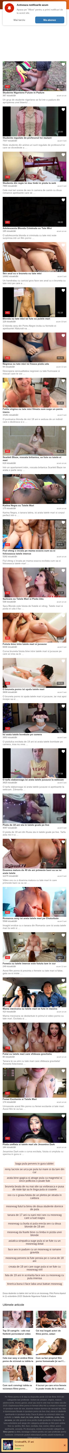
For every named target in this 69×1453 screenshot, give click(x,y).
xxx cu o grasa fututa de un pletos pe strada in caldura (35, 1196)
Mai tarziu (19, 20)
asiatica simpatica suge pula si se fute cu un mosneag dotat (35, 1242)
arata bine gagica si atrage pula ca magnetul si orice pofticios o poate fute (34, 1179)
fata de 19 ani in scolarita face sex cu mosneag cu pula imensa (34, 1277)
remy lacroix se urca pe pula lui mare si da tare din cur (34, 1171)
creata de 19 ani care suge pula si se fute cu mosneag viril (35, 1268)
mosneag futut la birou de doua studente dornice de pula (34, 1208)
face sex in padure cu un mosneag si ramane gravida (34, 1251)
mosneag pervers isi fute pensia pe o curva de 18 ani (35, 1259)
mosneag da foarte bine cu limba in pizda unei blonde (34, 1234)
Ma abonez (49, 20)
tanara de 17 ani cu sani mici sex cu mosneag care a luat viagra (35, 1216)
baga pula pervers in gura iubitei (34, 1163)
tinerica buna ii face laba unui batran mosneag (34, 1283)
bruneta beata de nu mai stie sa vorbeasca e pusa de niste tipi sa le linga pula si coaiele (34, 1188)
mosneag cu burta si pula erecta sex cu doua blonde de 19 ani (34, 1225)
